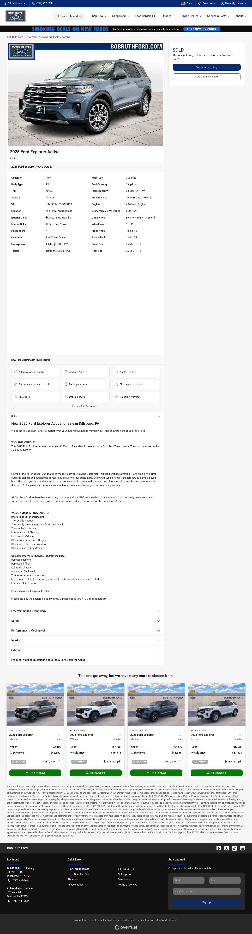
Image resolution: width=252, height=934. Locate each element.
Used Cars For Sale (78, 874)
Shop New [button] (97, 16)
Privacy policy (75, 884)
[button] (16, 3)
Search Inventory (71, 16)
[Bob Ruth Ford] (15, 16)
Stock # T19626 (77, 730)
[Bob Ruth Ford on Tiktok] (233, 848)
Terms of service (127, 884)
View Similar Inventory (206, 76)
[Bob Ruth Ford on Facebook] (217, 848)
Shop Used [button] (119, 16)
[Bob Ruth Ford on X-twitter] (225, 848)
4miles (57, 739)
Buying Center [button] (189, 16)
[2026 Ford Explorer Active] (216, 704)
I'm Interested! (37, 772)
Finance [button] (166, 16)
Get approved (125, 874)
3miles (238, 739)
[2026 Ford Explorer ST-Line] (35, 704)
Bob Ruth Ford (15, 37)
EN (188, 3)
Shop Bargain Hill (145, 16)
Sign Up (207, 902)
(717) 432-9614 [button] (21, 880)
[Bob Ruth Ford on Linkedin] (241, 848)
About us (73, 879)
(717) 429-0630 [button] (44, 3)
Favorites (207, 3)
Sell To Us (124, 868)
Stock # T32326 (138, 730)
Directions (124, 879)
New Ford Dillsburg (78, 868)
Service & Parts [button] (216, 16)
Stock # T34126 (198, 730)
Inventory (32, 37)
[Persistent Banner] (126, 28)
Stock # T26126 (17, 730)
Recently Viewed (234, 3)
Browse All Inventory (207, 67)
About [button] (239, 16)
